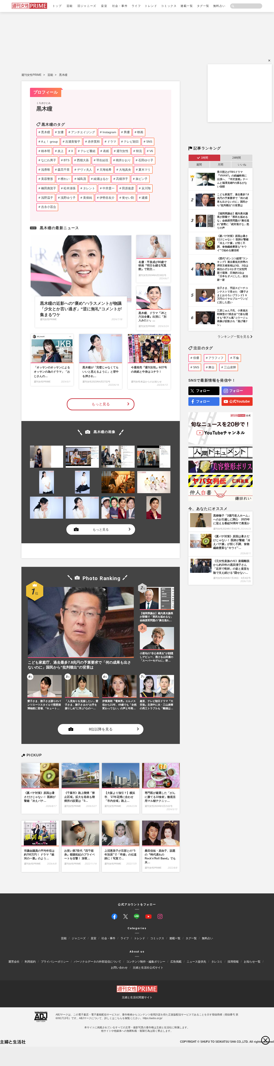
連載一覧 (186, 5)
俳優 (196, 358)
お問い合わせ (119, 967)
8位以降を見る (101, 729)
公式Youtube (239, 401)
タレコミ (216, 961)
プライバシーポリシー (55, 961)
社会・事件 (120, 5)
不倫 (236, 358)
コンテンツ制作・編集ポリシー (145, 961)
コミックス (169, 5)
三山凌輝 (230, 367)
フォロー (203, 391)
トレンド (151, 5)
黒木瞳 (63, 74)
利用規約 (30, 961)
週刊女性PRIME (31, 74)
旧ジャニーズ (86, 5)
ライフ (136, 5)
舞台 (211, 367)
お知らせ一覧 (252, 961)
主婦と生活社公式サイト (148, 967)
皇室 (104, 5)
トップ (57, 5)
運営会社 (13, 961)
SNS (196, 367)
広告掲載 (176, 961)
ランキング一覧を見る (233, 336)
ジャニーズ (79, 938)
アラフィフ (215, 358)
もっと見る (101, 404)
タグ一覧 (203, 5)
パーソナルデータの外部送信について (97, 961)
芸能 (70, 5)
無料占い (219, 5)
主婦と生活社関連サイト (137, 997)
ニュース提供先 (196, 961)
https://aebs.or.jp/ (152, 1018)
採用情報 (233, 961)
